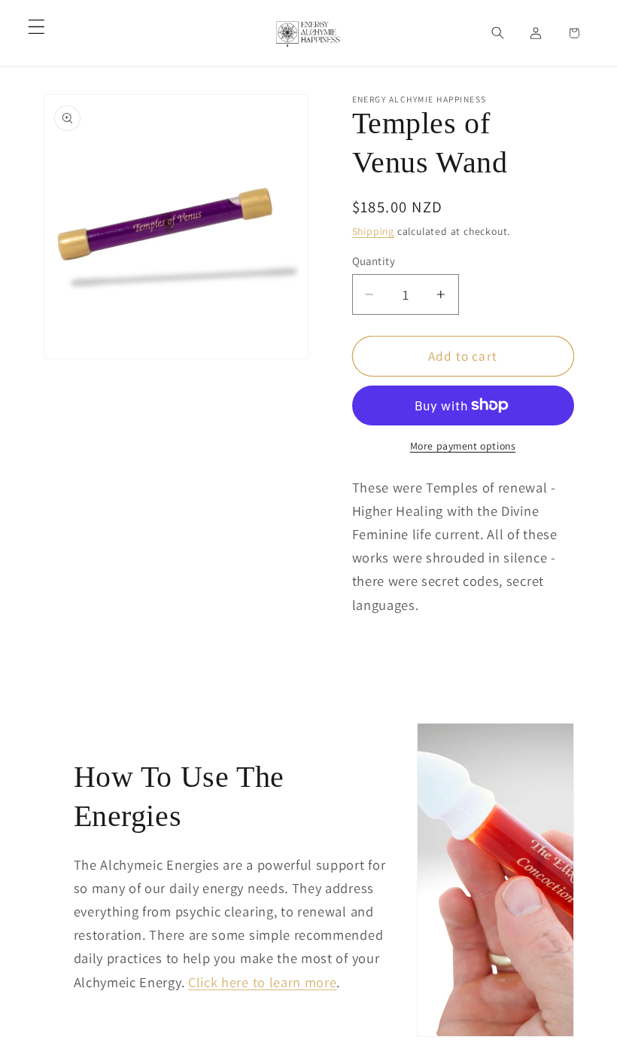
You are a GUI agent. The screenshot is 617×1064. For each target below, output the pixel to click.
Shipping (373, 231)
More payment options (463, 446)
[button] (36, 27)
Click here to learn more (262, 982)
